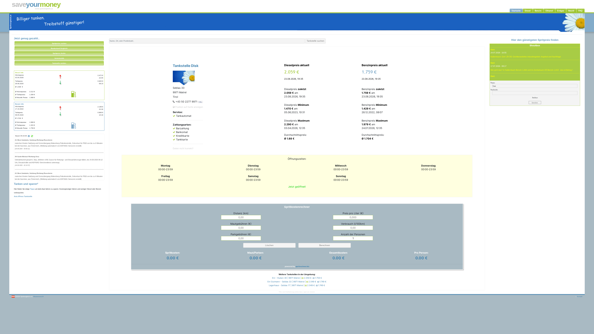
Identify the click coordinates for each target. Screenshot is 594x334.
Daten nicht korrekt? (183, 148)
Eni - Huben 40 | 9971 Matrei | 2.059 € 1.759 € (297, 278)
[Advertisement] (297, 54)
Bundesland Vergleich (59, 48)
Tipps (32, 189)
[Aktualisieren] (32, 136)
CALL (200, 102)
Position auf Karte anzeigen (189, 107)
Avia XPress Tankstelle (23, 196)
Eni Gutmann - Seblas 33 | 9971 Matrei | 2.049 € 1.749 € (296, 281)
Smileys (535, 97)
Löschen (269, 245)
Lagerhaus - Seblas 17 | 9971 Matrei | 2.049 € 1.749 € (297, 285)
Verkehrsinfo (59, 58)
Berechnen (324, 245)
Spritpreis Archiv (59, 53)
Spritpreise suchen (59, 43)
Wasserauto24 (38, 296)
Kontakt (579, 296)
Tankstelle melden (59, 63)
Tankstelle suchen (315, 41)
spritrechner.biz (302, 266)
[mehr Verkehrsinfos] (29, 136)
